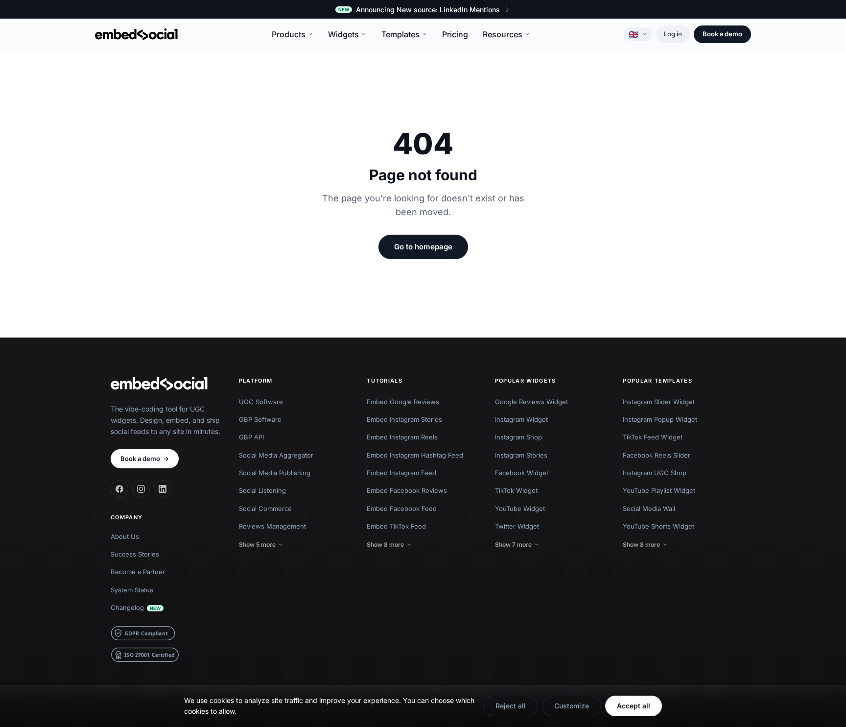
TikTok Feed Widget (652, 437)
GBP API (251, 437)
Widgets (343, 34)
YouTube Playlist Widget (659, 490)
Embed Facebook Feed (402, 508)
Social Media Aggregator (276, 455)
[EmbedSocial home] (136, 34)
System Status (132, 590)
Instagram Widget (521, 419)
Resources (502, 34)
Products (289, 34)
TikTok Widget (516, 490)
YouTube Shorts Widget (658, 526)
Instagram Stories (521, 455)
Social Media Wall (649, 508)
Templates (400, 34)
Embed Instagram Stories (404, 419)
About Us (125, 536)
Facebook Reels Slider (656, 455)
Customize (571, 706)
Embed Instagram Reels (402, 437)
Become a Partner (138, 572)
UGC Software (261, 402)
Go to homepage (423, 246)
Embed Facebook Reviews (407, 490)
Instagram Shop (518, 437)
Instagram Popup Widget (660, 419)
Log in (673, 34)
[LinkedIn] (162, 489)
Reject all (510, 706)
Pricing (455, 34)
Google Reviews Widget (531, 402)
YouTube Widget (520, 508)
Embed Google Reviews (403, 402)
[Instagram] (141, 489)
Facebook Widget (521, 473)
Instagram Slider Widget (659, 402)
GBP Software (260, 419)
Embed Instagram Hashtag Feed (415, 455)
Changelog (136, 607)
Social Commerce (265, 508)
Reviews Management (272, 526)
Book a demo (722, 34)
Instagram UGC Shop (654, 473)
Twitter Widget (517, 526)
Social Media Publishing (274, 473)
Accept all (633, 706)
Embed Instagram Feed (401, 473)
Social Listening (262, 490)
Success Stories (135, 554)
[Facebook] (119, 489)
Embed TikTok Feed (396, 526)
